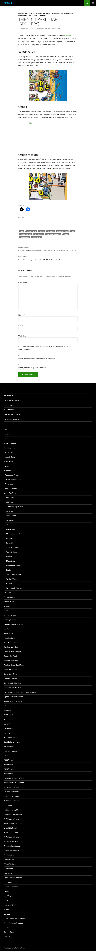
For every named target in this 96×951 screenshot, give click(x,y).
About (6, 719)
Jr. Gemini (8, 900)
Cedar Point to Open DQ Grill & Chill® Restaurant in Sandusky (42, 258)
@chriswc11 (68, 35)
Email (21, 325)
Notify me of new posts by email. (32, 367)
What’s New (9, 497)
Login (6, 755)
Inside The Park (10, 493)
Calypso (7, 914)
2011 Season (11, 516)
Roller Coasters (10, 443)
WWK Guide (9, 715)
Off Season (44, 13)
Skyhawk (7, 606)
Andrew (40, 29)
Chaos (6, 927)
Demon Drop (9, 932)
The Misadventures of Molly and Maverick (20, 692)
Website (22, 336)
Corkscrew (8, 882)
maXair (8, 593)
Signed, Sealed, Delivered (13, 683)
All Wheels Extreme (11, 787)
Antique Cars (9, 855)
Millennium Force (13, 565)
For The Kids (9, 746)
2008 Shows (8, 760)
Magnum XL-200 (10, 905)
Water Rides (8, 461)
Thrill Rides (41, 15)
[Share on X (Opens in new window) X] (22, 209)
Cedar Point (31, 231)
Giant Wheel (8, 869)
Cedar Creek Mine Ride (13, 878)
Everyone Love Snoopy (12, 846)
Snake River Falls (10, 674)
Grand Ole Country (11, 828)
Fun (5, 439)
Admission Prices (11, 475)
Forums (7, 733)
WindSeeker (37, 237)
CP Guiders (8, 728)
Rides (20, 15)
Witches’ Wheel (10, 615)
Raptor (9, 570)
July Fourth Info (11, 488)
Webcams (7, 710)
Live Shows (9, 520)
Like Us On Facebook (12, 414)
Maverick (10, 556)
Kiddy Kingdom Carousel (13, 923)
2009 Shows (8, 764)
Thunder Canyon (10, 678)
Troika (6, 611)
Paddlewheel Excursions (13, 624)
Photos (53, 13)
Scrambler (10, 543)
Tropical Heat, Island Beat (14, 651)
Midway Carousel (13, 534)
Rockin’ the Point (10, 656)
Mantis (6, 909)
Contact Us (8, 396)
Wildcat (9, 583)
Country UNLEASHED (12, 792)
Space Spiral (8, 633)
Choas (42, 231)
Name (21, 315)
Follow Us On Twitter (13, 419)
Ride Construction (65, 13)
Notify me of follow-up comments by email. (36, 358)
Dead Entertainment (12, 742)
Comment (23, 282)
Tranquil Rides (9, 457)
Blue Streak (8, 873)
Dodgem (7, 936)
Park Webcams (9, 410)
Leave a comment (54, 29)
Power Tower (9, 602)
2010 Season (11, 511)
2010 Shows (8, 769)
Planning (7, 470)
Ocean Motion (25, 234)
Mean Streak (11, 561)
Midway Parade (10, 620)
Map (72, 231)
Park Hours (8, 405)
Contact (7, 724)
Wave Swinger (11, 552)
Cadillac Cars (9, 859)
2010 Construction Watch (14, 778)
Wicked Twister (12, 579)
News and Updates (31, 13)
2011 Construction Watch (14, 783)
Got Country (9, 805)
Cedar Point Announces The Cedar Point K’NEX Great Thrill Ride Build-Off (47, 249)
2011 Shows (8, 774)
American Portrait (11, 841)
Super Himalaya (12, 547)
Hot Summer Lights (11, 796)
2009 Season (11, 502)
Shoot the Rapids (10, 669)
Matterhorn (10, 529)
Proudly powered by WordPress (14, 948)
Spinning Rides (29, 15)
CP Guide (8, 3)
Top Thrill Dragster (13, 574)
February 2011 (62, 231)
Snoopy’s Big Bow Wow (13, 688)
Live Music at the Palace (13, 814)
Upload (6, 706)
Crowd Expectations (12, 400)
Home (6, 391)
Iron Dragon (8, 896)
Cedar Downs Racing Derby (14, 918)
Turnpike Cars (9, 638)
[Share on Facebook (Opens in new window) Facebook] (28, 209)
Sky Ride (7, 629)
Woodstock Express (14, 588)
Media (20, 13)
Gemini (6, 891)
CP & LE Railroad (10, 864)
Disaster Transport (11, 887)
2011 (22, 231)
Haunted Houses (10, 751)
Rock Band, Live (10, 642)
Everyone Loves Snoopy (13, 823)
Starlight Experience (15, 507)
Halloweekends (10, 737)
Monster (9, 538)
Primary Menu (93, 3)
